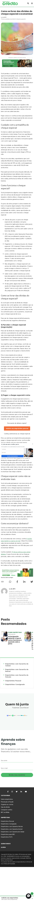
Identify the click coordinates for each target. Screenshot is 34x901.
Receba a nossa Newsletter (12, 456)
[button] (13, 444)
